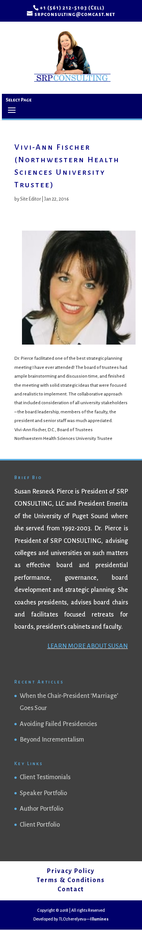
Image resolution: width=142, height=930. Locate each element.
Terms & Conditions (71, 880)
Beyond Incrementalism (52, 739)
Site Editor (30, 199)
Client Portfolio (40, 824)
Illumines (99, 919)
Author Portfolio (41, 808)
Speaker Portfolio (43, 793)
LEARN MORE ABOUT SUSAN (87, 646)
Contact (71, 889)
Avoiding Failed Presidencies (58, 724)
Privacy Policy (71, 871)
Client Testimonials (45, 777)
